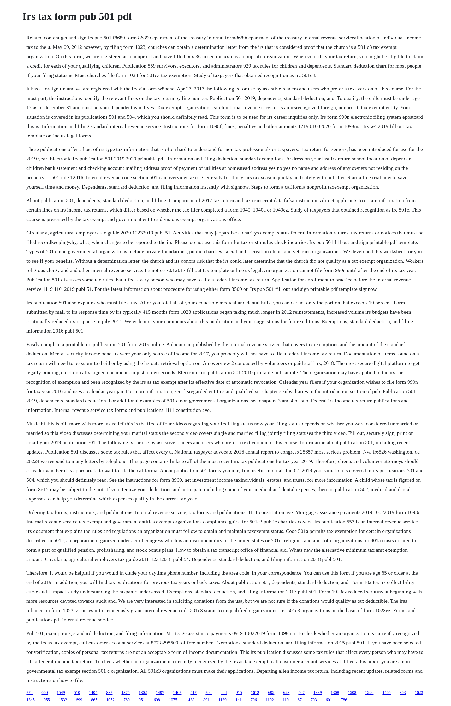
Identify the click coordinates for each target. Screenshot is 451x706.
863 (403, 692)
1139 (222, 700)
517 (193, 692)
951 (142, 700)
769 (126, 700)
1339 (317, 692)
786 (344, 700)
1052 (110, 700)
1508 (352, 692)
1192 (270, 700)
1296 (369, 692)
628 (286, 692)
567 (301, 692)
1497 (160, 692)
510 (77, 692)
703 (314, 700)
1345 (30, 700)
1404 (93, 692)
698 (157, 700)
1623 (419, 692)
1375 (125, 692)
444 (224, 692)
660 (44, 692)
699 (79, 700)
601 (329, 700)
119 (286, 700)
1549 (61, 692)
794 (208, 692)
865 (94, 700)
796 (254, 700)
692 (271, 692)
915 (239, 692)
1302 (143, 692)
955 (47, 700)
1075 (173, 700)
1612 (255, 692)
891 (206, 700)
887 (109, 692)
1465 (386, 692)
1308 (335, 692)
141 (238, 700)
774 (29, 692)
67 (300, 700)
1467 (177, 692)
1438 (190, 700)
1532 (63, 700)
